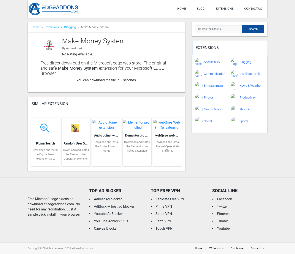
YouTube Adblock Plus (111, 221)
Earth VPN (163, 221)
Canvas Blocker (105, 228)
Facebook (224, 199)
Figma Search (45, 143)
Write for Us (216, 248)
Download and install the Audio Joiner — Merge (106, 146)
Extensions (224, 8)
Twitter (222, 206)
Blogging (70, 27)
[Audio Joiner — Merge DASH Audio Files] (106, 124)
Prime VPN (163, 206)
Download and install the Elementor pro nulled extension (137, 146)
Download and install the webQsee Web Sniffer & (167, 146)
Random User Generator (80, 143)
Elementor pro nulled (139, 135)
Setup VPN (163, 214)
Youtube (223, 228)
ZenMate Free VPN (169, 199)
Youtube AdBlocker (108, 214)
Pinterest (223, 214)
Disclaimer (237, 248)
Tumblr (222, 221)
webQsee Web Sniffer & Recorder (177, 135)
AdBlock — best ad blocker (114, 206)
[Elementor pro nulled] (137, 124)
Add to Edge (45, 163)
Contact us (253, 8)
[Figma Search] (45, 128)
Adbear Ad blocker (108, 199)
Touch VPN (164, 228)
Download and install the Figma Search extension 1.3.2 (45, 154)
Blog (201, 8)
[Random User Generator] (76, 128)
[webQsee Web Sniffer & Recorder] (167, 124)
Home (181, 8)
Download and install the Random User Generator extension (76, 154)
